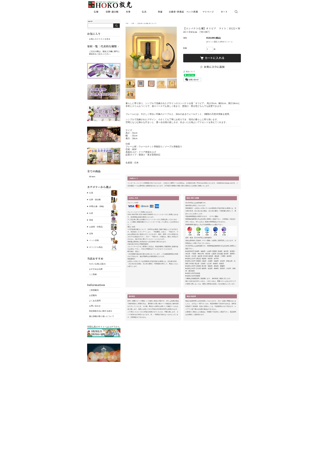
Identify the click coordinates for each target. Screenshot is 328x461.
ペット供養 (192, 11)
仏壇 (96, 11)
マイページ (208, 11)
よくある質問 (95, 301)
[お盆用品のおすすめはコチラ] (103, 345)
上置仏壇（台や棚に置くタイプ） (147, 23)
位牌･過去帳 (112, 11)
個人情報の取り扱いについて (101, 316)
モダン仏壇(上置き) (97, 264)
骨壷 (160, 11)
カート (224, 11)
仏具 (144, 11)
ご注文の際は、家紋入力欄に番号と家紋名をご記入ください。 (104, 52)
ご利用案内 (94, 290)
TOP (127, 23)
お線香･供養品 (176, 11)
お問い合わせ (95, 306)
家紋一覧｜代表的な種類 (102, 46)
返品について (190, 71)
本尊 (128, 11)
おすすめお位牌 (95, 269)
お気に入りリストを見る (99, 39)
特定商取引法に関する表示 (100, 311)
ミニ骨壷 (93, 274)
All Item (92, 176)
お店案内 (93, 295)
